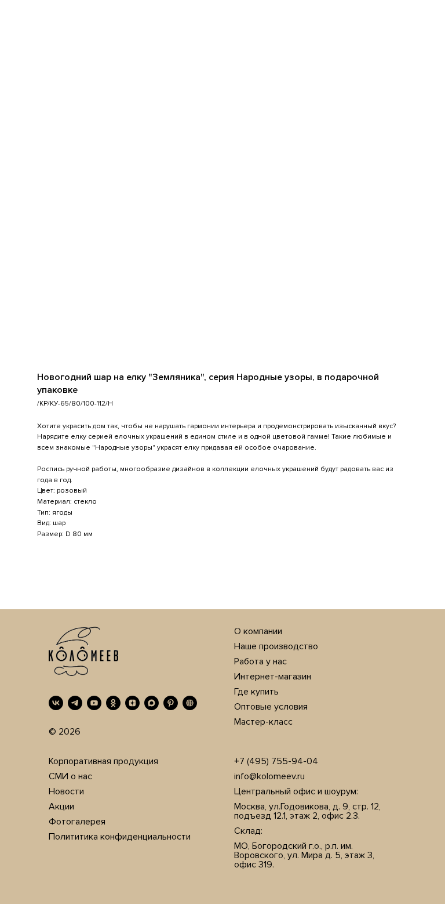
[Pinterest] (170, 703)
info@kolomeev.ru (269, 776)
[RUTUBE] (190, 703)
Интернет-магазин (272, 676)
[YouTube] (94, 703)
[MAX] (151, 703)
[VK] (56, 703)
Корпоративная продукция (103, 761)
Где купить (256, 691)
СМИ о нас (70, 776)
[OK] (113, 703)
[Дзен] (132, 703)
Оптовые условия (271, 707)
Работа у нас (260, 661)
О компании (258, 631)
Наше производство (276, 646)
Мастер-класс (263, 722)
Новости (66, 791)
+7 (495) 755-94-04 (276, 761)
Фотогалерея (77, 821)
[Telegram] (75, 703)
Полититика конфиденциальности (120, 836)
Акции (61, 806)
